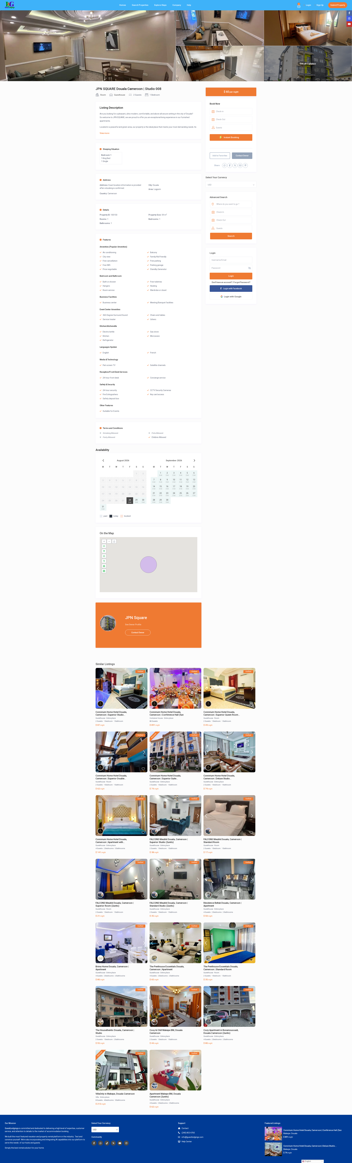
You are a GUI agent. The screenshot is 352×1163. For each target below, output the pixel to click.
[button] (148, 564)
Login (231, 276)
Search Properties (140, 5)
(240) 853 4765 (188, 1133)
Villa (97, 1097)
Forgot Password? (241, 282)
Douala (156, 185)
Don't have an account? (222, 282)
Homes (122, 5)
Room (103, 95)
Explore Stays (160, 5)
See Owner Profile (133, 624)
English (307, 1161)
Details (106, 210)
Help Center (187, 1141)
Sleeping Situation (111, 149)
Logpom (157, 189)
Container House (156, 718)
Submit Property (337, 5)
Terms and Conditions (113, 428)
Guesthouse (119, 95)
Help (189, 5)
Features (107, 240)
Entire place (111, 718)
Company (176, 5)
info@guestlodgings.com (192, 1137)
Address (107, 180)
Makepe (286, 1133)
